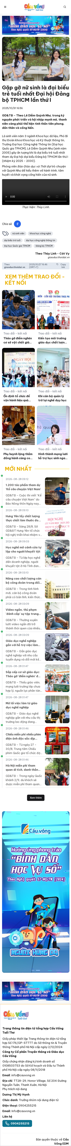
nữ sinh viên (18, 233)
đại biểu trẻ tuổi (12, 240)
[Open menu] (5, 7)
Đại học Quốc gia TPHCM (17, 246)
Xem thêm (36, 797)
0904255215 (27, 1105)
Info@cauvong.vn (23, 1111)
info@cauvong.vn (23, 1075)
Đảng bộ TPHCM (44, 246)
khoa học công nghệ (40, 233)
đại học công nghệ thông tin (40, 240)
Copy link (63, 266)
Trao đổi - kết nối (15, 333)
